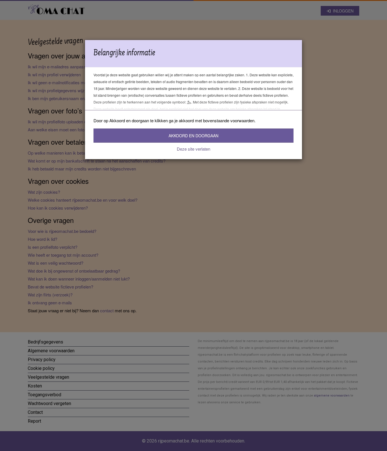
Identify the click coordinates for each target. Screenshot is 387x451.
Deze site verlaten (193, 149)
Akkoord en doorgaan (193, 135)
